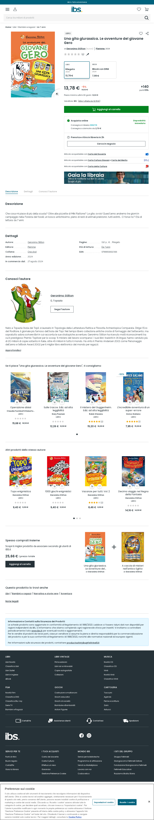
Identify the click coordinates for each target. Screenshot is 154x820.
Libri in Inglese (11, 674)
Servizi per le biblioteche (88, 756)
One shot (32, 252)
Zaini (106, 705)
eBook (8, 679)
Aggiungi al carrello (108, 109)
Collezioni (59, 674)
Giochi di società (62, 701)
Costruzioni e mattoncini (66, 692)
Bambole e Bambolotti (65, 705)
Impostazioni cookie (103, 802)
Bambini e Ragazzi (14, 709)
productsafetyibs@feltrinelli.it (83, 642)
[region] (77, 802)
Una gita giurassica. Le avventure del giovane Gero (95, 567)
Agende (107, 697)
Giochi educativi (62, 697)
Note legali (11, 601)
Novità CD (108, 662)
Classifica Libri (12, 666)
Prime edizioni (61, 662)
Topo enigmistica (21, 491)
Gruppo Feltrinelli (121, 756)
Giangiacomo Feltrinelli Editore (128, 761)
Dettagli (28, 191)
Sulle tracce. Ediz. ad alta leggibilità (58, 409)
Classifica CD (110, 666)
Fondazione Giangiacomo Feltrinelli (130, 765)
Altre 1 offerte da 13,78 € (89, 101)
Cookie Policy (75, 816)
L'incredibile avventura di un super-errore (133, 409)
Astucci (107, 709)
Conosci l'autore (48, 191)
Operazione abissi (20, 407)
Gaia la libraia (12, 769)
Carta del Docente (97, 154)
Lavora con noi (84, 769)
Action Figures (61, 709)
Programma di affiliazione (90, 761)
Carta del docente (50, 756)
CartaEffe (9, 765)
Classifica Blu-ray (13, 701)
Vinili (106, 670)
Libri (7, 593)
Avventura (66, 593)
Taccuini (108, 692)
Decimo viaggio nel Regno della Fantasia (133, 493)
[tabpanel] (20, 398)
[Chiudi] (149, 801)
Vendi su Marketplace (87, 765)
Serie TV (8, 705)
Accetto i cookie (127, 802)
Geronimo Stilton (75, 48)
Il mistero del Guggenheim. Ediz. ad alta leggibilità (96, 409)
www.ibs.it (36, 630)
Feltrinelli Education (123, 769)
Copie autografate (63, 670)
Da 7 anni (106, 247)
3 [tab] (80, 518)
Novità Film (10, 692)
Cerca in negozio (106, 143)
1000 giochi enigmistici (58, 491)
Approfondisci (13, 350)
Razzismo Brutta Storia (124, 773)
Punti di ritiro (10, 756)
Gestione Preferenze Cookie (54, 773)
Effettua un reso (49, 765)
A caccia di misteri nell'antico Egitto (132, 567)
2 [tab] (77, 518)
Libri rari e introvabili (63, 666)
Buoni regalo (11, 761)
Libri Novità (10, 662)
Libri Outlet (10, 670)
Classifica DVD (12, 697)
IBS (75, 101)
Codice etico (83, 773)
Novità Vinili (109, 674)
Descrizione (11, 191)
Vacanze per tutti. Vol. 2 (96, 491)
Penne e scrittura (111, 701)
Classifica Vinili (111, 679)
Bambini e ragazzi (21, 593)
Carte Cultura (48, 761)
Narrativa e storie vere (46, 593)
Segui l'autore (62, 309)
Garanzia (46, 769)
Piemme (100, 48)
